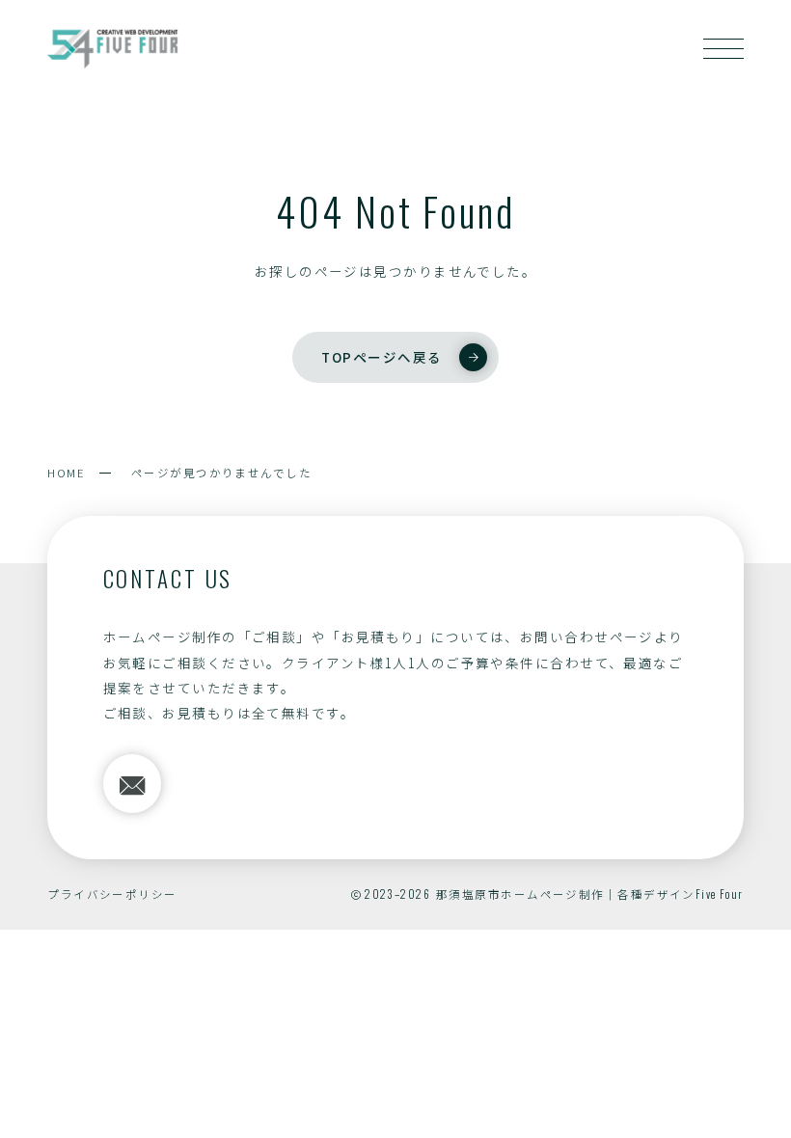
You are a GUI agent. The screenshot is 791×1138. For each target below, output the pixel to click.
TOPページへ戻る (381, 356)
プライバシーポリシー (112, 894)
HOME (66, 472)
